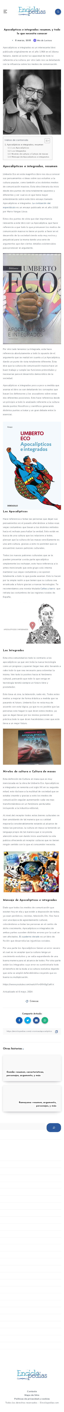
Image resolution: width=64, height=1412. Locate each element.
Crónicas (34, 1001)
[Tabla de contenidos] (47, 140)
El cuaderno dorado (29, 936)
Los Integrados (19, 151)
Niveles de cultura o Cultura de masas (30, 154)
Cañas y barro (47, 588)
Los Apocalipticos (20, 147)
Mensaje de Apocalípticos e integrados (30, 157)
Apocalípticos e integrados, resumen (25, 144)
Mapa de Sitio (32, 1395)
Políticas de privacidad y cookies (32, 1398)
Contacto (32, 1391)
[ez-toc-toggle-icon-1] (45, 140)
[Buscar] (54, 1127)
